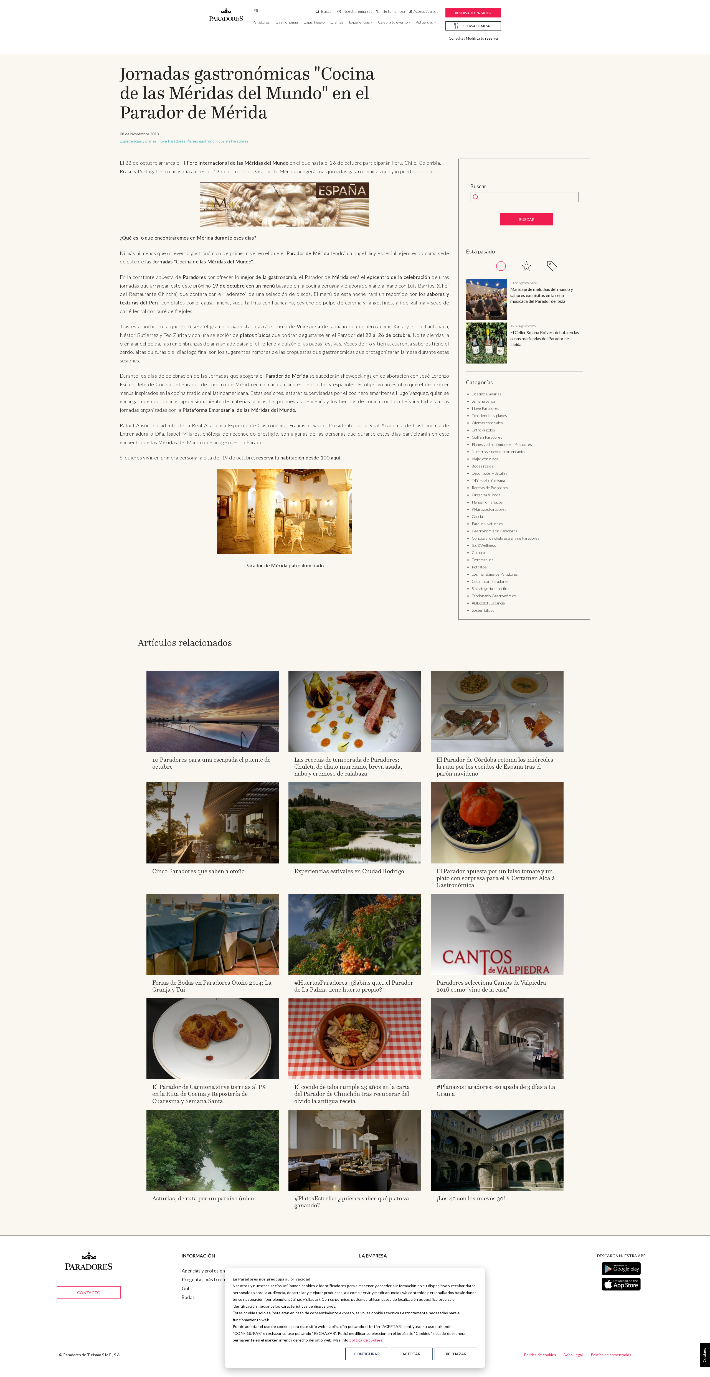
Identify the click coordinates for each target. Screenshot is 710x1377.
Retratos (479, 567)
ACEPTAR (411, 1353)
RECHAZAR (456, 1353)
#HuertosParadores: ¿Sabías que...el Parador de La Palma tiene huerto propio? (353, 986)
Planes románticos (487, 502)
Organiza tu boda (486, 494)
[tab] (501, 266)
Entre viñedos (483, 430)
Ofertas (337, 22)
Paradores (261, 22)
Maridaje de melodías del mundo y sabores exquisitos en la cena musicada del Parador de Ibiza (541, 295)
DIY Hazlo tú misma (488, 480)
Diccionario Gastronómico (494, 595)
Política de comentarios (611, 1354)
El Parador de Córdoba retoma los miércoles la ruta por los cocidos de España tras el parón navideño (495, 766)
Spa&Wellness (484, 545)
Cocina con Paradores (490, 581)
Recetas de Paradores (490, 487)
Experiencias (359, 22)
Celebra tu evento (393, 22)
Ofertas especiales (487, 422)
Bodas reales (482, 466)
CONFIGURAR (367, 1353)
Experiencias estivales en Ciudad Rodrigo (349, 871)
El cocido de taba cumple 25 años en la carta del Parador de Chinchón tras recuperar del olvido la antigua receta (352, 1093)
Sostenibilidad (483, 610)
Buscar (478, 186)
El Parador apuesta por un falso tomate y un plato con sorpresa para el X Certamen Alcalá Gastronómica (496, 878)
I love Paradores (172, 141)
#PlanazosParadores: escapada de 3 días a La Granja (496, 1090)
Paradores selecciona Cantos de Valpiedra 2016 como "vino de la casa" (491, 986)
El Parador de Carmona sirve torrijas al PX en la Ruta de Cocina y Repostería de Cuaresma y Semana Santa (209, 1093)
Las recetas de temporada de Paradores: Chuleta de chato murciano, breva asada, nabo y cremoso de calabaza (348, 766)
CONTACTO (88, 1292)
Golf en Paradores (487, 437)
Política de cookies (540, 1354)
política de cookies (365, 1340)
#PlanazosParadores (489, 509)
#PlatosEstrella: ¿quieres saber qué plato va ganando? (351, 1202)
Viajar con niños (485, 458)
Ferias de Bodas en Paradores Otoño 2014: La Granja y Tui (212, 986)
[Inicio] (226, 12)
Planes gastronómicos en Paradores (217, 141)
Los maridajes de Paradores (495, 574)
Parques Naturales (487, 523)
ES (256, 10)
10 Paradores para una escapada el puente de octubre (211, 763)
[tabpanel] (524, 322)
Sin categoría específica (490, 588)
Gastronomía (286, 22)
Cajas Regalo (314, 22)
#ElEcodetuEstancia (488, 603)
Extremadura (482, 559)
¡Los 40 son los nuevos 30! (471, 1198)
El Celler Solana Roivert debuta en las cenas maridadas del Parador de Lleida (544, 338)
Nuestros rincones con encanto (498, 451)
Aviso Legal (573, 1354)
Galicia (477, 516)
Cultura (478, 552)
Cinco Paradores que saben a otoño (198, 871)
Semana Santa (483, 401)
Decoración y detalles (490, 473)
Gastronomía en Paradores (495, 531)
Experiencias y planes (138, 141)
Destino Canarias (486, 394)
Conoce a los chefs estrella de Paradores (505, 538)
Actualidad (424, 22)
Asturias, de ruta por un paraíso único (203, 1198)
